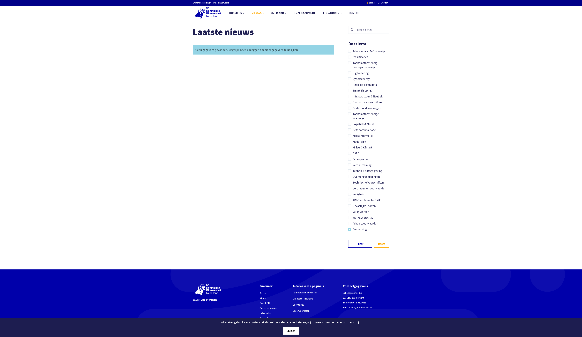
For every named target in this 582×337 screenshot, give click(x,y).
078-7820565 (359, 302)
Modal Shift (359, 141)
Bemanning (360, 229)
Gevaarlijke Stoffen (364, 206)
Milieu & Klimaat (362, 147)
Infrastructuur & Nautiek (368, 96)
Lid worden (383, 2)
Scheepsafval (361, 159)
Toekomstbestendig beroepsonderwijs (365, 65)
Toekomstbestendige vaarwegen (366, 116)
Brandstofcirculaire (303, 298)
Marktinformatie (363, 136)
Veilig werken (361, 212)
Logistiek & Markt (363, 124)
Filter (360, 244)
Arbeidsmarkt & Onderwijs (369, 51)
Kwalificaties (360, 57)
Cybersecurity (361, 79)
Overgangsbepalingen (366, 177)
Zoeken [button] (372, 2)
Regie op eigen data (365, 85)
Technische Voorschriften (368, 182)
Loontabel (298, 304)
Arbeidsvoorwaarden (365, 223)
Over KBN (277, 13)
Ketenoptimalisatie (364, 130)
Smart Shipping (362, 90)
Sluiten (291, 331)
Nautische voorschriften (367, 102)
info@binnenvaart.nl (361, 307)
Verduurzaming (362, 165)
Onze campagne (304, 13)
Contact (355, 13)
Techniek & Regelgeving (367, 171)
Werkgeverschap (363, 217)
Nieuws (256, 13)
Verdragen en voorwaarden (369, 188)
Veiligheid (359, 194)
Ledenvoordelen (301, 310)
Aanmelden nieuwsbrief (305, 292)
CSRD (356, 153)
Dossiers (235, 13)
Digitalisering (361, 73)
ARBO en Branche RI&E (367, 200)
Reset (381, 244)
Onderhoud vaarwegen (367, 108)
